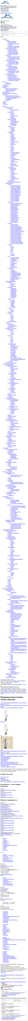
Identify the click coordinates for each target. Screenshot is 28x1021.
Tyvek (12, 541)
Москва (5, 937)
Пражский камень (15, 618)
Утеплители (11, 73)
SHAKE (13, 302)
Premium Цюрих (14, 222)
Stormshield (13, 260)
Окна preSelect (14, 513)
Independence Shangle (15, 273)
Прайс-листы (6, 86)
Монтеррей (13, 120)
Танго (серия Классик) (16, 232)
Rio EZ (12, 317)
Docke (9, 465)
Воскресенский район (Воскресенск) (11, 916)
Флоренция (13, 286)
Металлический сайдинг (13, 78)
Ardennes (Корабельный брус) (17, 595)
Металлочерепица (12, 41)
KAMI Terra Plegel (12, 321)
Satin (12, 163)
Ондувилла (10, 327)
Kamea (12, 116)
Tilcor (9, 299)
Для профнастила (12, 388)
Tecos (9, 477)
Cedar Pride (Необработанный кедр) (19, 652)
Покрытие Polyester (15, 489)
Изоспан (13, 542)
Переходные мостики (13, 52)
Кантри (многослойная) (16, 238)
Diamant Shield (14, 267)
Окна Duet (13, 510)
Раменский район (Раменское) (9, 944)
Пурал (12, 133)
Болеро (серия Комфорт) (16, 226)
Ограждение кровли (12, 50)
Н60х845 (13, 353)
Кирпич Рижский (15, 619)
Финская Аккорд (14, 225)
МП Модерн (13, 457)
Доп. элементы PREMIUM (17, 503)
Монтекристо (14, 122)
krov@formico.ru (4, 9)
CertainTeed (10, 268)
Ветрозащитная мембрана (14, 555)
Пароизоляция (11, 547)
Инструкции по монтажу (11, 98)
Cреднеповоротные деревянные (18, 505)
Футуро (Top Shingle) (15, 187)
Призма (12, 142)
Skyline (12, 262)
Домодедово (6, 918)
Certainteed (10, 610)
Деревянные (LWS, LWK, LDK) (18, 523)
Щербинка (5, 959)
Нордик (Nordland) (15, 198)
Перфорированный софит (16, 482)
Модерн (12, 113)
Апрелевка (5, 911)
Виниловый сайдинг (13, 75)
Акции (4, 101)
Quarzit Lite (13, 154)
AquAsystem (11, 451)
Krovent (10, 535)
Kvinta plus (13, 118)
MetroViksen (13, 293)
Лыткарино (5, 935)
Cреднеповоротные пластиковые (18, 507)
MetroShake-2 (14, 290)
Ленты (9, 571)
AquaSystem (11, 488)
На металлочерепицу (13, 366)
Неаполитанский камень (16, 614)
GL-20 (12, 333)
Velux (9, 498)
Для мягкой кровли (12, 373)
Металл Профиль (12, 119)
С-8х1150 (13, 345)
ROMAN (13, 306)
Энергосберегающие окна (16, 518)
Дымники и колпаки (12, 67)
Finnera (12, 128)
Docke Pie (10, 202)
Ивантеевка (5, 924)
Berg (12, 656)
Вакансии (8, 82)
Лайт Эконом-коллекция (16, 608)
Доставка (5, 85)
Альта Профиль (11, 612)
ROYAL (13, 303)
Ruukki (9, 126)
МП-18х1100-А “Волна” (16, 358)
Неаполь (13, 621)
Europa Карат (14, 213)
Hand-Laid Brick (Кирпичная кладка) (19, 638)
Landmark (13, 270)
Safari (12, 146)
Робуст (12, 284)
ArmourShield (14, 263)
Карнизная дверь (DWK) (16, 524)
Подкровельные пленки (13, 72)
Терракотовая (14, 173)
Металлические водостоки (14, 56)
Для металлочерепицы (13, 399)
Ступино (5, 951)
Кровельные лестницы (13, 53)
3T (11, 252)
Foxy (12, 250)
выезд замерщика (5, 777)
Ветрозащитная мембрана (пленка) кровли (10, 811)
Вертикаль (13, 667)
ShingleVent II (11, 536)
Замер (4, 102)
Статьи (7, 100)
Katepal (10, 244)
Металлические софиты (13, 62)
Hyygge (12, 131)
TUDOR (13, 300)
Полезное (5, 94)
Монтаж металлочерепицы (12, 88)
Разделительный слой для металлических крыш (11, 818)
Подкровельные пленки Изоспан (8, 804)
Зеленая (12, 172)
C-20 (12, 338)
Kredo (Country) (14, 115)
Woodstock (13, 671)
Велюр (12, 135)
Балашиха (5, 914)
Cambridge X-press (15, 257)
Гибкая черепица (12, 42)
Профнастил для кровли (13, 46)
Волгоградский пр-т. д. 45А (7, 866)
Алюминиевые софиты (13, 63)
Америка (14, 690)
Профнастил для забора (13, 80)
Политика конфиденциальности (8, 974)
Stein (12, 658)
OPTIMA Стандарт (15, 500)
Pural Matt (13, 139)
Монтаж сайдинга (10, 91)
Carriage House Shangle (16, 274)
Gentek (9, 494)
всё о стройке (19, 978)
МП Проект (13, 456)
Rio (11, 315)
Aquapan (13, 297)
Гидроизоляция (11, 539)
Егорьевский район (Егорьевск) (10, 919)
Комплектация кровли (11, 69)
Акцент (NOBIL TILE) (16, 192)
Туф (12, 623)
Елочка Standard (14, 601)
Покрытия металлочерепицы (12, 95)
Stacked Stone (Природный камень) (18, 641)
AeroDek (10, 282)
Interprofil (10, 361)
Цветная (13, 179)
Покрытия (10, 132)
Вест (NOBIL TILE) (15, 193)
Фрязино (5, 953)
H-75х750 (13, 349)
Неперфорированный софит (17, 483)
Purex (12, 151)
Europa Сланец (14, 211)
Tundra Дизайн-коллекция (16, 607)
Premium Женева (14, 215)
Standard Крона (14, 210)
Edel (12, 660)
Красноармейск (6, 929)
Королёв (5, 928)
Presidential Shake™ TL (16, 277)
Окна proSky (14, 514)
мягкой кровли (16, 781)
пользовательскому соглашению (9, 994)
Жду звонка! (4, 996)
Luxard (9, 308)
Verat (9, 464)
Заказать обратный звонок (6, 13)
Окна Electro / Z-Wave (16, 511)
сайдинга (23, 781)
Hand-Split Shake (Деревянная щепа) (19, 649)
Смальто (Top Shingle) (16, 186)
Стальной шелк (14, 153)
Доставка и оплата (5, 779)
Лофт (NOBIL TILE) (15, 190)
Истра (4, 925)
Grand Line (10, 112)
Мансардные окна (12, 66)
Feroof (9, 313)
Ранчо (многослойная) (16, 237)
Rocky (12, 249)
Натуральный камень (15, 598)
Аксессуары (8, 65)
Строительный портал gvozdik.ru (15, 985)
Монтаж (5, 87)
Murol (9, 463)
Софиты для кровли (10, 60)
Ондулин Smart (11, 325)
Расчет (2, 780)
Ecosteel (12, 160)
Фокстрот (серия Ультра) (16, 236)
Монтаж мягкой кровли (11, 89)
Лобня (4, 933)
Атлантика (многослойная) (17, 243)
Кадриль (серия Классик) (16, 230)
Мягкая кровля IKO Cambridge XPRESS (13, 684)
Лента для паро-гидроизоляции (7, 822)
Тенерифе (5, 691)
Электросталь (6, 960)
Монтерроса (13, 124)
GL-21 (12, 334)
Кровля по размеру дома (13, 47)
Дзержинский (6, 917)
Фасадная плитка (15, 630)
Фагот (12, 634)
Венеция (13, 624)
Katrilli (12, 247)
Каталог (5, 39)
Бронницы (5, 915)
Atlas (12, 145)
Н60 (12, 341)
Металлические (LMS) (16, 527)
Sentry (12, 593)
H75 (12, 342)
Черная (12, 176)
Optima (12, 371)
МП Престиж (14, 455)
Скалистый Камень (15, 626)
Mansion (13, 255)
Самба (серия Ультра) (15, 235)
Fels (12, 659)
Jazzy (12, 248)
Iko (9, 256)
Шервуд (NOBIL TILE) (16, 195)
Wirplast (10, 532)
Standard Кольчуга (15, 209)
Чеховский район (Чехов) (8, 956)
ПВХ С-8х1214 (14, 360)
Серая (12, 171)
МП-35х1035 (14, 355)
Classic (12, 114)
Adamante (13, 129)
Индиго (9, 689)
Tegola (9, 184)
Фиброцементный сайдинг (14, 79)
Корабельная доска (15, 666)
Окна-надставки (14, 515)
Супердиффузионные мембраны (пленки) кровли (12, 815)
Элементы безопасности (11, 48)
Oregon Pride (13, 592)
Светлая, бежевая (15, 178)
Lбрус (12, 670)
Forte (12, 251)
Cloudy (12, 147)
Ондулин (10, 44)
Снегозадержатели (12, 49)
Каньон (12, 632)
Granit (12, 157)
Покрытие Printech (15, 490)
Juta (12, 540)
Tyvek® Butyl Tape (5, 765)
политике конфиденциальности (13, 993)
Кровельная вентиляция (13, 70)
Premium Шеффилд (15, 217)
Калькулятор (11, 180)
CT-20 (12, 269)
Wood (12, 314)
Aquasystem (10, 495)
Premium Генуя (14, 216)
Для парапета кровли (13, 406)
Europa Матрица (14, 212)
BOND (12, 304)
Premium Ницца (14, 218)
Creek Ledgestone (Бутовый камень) (19, 645)
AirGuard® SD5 (4, 760)
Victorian (13, 265)
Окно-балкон (14, 516)
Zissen (12, 320)
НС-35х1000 (13, 357)
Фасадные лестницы (12, 54)
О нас (4, 81)
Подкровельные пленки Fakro (7, 827)
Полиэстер (13, 138)
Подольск (5, 943)
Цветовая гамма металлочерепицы (13, 96)
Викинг (12, 134)
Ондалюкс (10, 323)
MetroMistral (13, 296)
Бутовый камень (14, 636)
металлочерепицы (8, 781)
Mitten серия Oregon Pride (19, 680)
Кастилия (5, 689)
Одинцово (5, 942)
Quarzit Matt (13, 158)
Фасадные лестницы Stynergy (7, 797)
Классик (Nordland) (15, 196)
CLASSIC (13, 307)
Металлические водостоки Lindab (8, 790)
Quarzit (12, 148)
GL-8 (12, 330)
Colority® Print (14, 161)
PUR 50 (12, 155)
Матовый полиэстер (15, 152)
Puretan (12, 140)
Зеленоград (5, 922)
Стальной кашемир (15, 159)
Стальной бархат (14, 141)
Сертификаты (9, 99)
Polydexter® (13, 164)
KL (11, 245)
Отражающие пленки (13, 563)
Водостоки (8, 55)
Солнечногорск (6, 949)
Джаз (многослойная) (15, 239)
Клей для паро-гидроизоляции (7, 820)
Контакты (5, 104)
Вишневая (13, 177)
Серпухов (5, 948)
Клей (9, 576)
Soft (1, 735)
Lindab (9, 461)
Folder (12, 543)
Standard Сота (14, 206)
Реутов (4, 945)
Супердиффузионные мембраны (15, 559)
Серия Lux (13, 468)
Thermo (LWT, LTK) (15, 526)
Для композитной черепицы (14, 379)
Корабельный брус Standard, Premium (19, 600)
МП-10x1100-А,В (15, 346)
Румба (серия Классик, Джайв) (18, 231)
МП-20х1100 (14, 347)
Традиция (13, 283)
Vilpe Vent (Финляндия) (13, 533)
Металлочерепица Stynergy (7, 794)
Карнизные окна (14, 509)
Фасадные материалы (10, 74)
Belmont (12, 280)
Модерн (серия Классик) (16, 229)
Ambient (13, 254)
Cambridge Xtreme (15, 258)
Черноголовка (6, 955)
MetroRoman (13, 289)
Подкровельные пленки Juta (7, 832)
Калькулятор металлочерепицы (10, 93)
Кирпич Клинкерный (16, 625)
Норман (12, 137)
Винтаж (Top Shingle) (15, 185)
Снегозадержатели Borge (6, 792)
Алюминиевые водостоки (14, 59)
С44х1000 (13, 354)
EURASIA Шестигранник (16, 203)
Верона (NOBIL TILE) (16, 191)
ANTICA (13, 301)
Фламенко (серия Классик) (17, 234)
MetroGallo (13, 294)
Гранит (12, 633)
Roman (12, 310)
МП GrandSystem (14, 458)
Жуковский (5, 921)
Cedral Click (11, 676)
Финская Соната (14, 224)
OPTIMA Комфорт (15, 501)
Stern (12, 654)
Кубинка (5, 932)
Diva (12, 319)
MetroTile (10, 287)
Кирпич (12, 628)
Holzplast (10, 481)
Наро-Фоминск (6, 938)
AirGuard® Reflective (5, 758)
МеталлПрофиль (14, 368)
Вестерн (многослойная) (16, 241)
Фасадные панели (12, 76)
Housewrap (3, 721)
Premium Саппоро (15, 219)
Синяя (12, 174)
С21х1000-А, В (14, 348)
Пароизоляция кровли (5, 808)
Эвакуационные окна (16, 517)
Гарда (12, 111)
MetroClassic (13, 291)
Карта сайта (3, 972)
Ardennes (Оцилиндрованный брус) (19, 597)
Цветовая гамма (11, 167)
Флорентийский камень (16, 613)
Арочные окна (14, 508)
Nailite (9, 637)
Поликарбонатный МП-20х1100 (18, 359)
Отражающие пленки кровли (7, 813)
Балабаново (5, 912)
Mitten (9, 474)
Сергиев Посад (6, 946)
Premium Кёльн (14, 221)
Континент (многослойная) (17, 242)
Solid (2, 749)
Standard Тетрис (14, 208)
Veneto (12, 316)
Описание (3, 766)
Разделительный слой (13, 568)
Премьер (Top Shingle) (16, 189)
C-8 (12, 336)
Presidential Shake (14, 278)
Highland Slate (14, 271)
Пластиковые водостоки (13, 57)
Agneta (12, 150)
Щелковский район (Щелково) (10, 958)
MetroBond (13, 288)
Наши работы (6, 92)
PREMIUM (13, 502)
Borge (12, 367)
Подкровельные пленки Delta (7, 825)
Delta (12, 545)
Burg (12, 657)
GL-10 (12, 332)
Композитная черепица (13, 43)
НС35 (12, 340)
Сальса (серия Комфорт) (16, 228)
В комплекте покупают (10, 766)
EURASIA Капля (14, 205)
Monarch (13, 264)
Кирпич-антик (14, 631)
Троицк (4, 952)
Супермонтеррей (14, 109)
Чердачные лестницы (13, 68)
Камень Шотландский (16, 617)
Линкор (10, 470)
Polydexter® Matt (14, 165)
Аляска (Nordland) (15, 200)
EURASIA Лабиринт (15, 204)
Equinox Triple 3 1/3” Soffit (16, 475)
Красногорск (6, 930)
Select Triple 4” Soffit (15, 476)
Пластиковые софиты (13, 61)
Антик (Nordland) (15, 197)
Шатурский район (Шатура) (9, 957)
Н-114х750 (13, 351)
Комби (12, 620)
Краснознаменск (6, 931)
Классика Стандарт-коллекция (17, 605)
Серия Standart (14, 466)
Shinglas (10, 223)
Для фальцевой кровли (13, 383)
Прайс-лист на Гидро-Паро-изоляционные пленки (12, 707)
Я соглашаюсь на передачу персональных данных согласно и (13, 993)
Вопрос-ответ (9, 83)
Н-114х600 (13, 352)
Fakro (9, 504)
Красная (13, 170)
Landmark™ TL (14, 276)
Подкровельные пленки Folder (7, 830)
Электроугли (6, 962)
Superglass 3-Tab (14, 261)
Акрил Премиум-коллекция (17, 606)
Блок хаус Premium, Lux (16, 602)
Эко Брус (13, 664)
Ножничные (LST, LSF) (16, 528)
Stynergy (10, 108)
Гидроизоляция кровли (6, 806)
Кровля (7, 40)
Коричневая (13, 168)
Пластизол (13, 144)
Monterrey (13, 127)
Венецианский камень (16, 615)
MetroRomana (14, 295)
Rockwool (10, 587)
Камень (12, 627)
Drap (12, 166)
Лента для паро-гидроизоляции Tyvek (9, 762)
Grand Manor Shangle (15, 275)
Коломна (5, 926)
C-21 (12, 339)
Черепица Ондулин (12, 326)
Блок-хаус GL (14, 665)
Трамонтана (13, 125)
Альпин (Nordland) (15, 199)
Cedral (9, 675)
